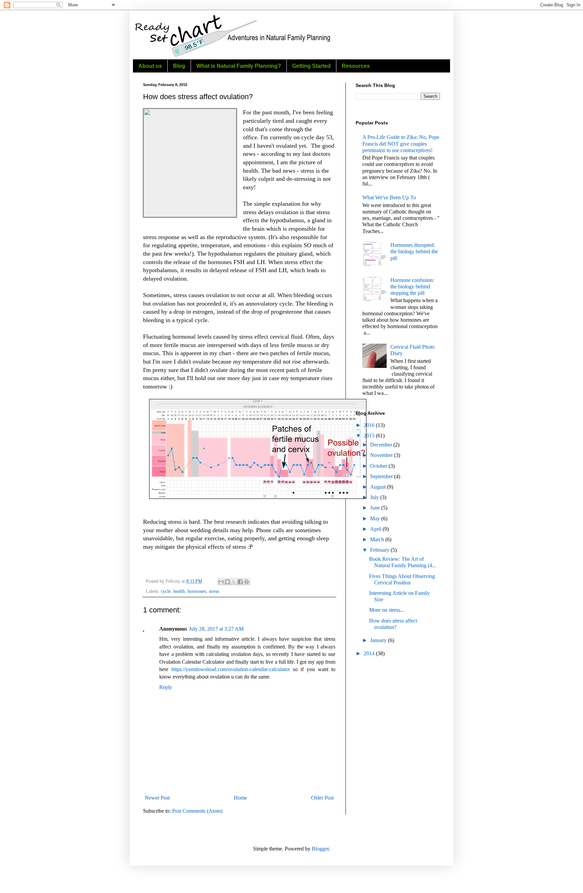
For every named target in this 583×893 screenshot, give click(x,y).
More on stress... (386, 610)
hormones (197, 591)
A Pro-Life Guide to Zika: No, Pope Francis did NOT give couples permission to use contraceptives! (400, 143)
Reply (165, 687)
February (380, 550)
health (179, 591)
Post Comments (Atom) (197, 811)
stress (214, 591)
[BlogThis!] (227, 581)
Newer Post (157, 798)
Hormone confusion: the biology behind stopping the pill (412, 286)
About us (150, 66)
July (375, 497)
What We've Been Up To (389, 197)
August (378, 487)
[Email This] (221, 581)
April (376, 529)
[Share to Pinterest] (246, 581)
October (379, 466)
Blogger (320, 849)
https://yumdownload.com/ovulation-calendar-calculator (230, 669)
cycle (166, 591)
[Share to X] (233, 581)
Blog (179, 66)
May (375, 518)
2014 (370, 653)
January (379, 640)
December (381, 445)
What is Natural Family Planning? (238, 66)
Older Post (322, 798)
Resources (356, 66)
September (382, 476)
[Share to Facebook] (240, 581)
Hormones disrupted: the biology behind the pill (414, 251)
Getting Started (311, 66)
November (382, 455)
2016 (370, 425)
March (377, 539)
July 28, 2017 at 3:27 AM (216, 629)
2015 (370, 435)
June (375, 508)
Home (240, 798)
